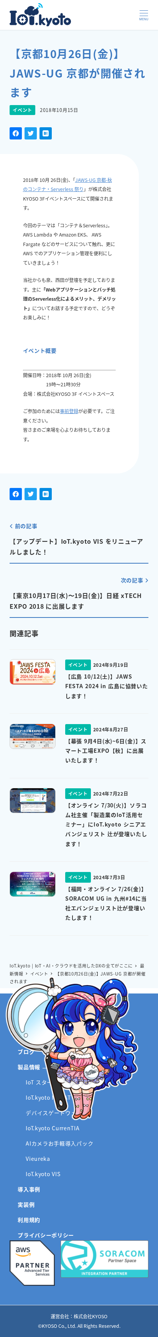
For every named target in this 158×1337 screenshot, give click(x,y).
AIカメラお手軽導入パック (59, 1143)
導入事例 (29, 1189)
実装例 (26, 1204)
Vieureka (38, 1158)
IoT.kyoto (40, 14)
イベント (22, 110)
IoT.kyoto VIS (43, 1174)
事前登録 (69, 411)
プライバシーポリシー (46, 1235)
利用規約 (29, 1220)
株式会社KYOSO (90, 1316)
